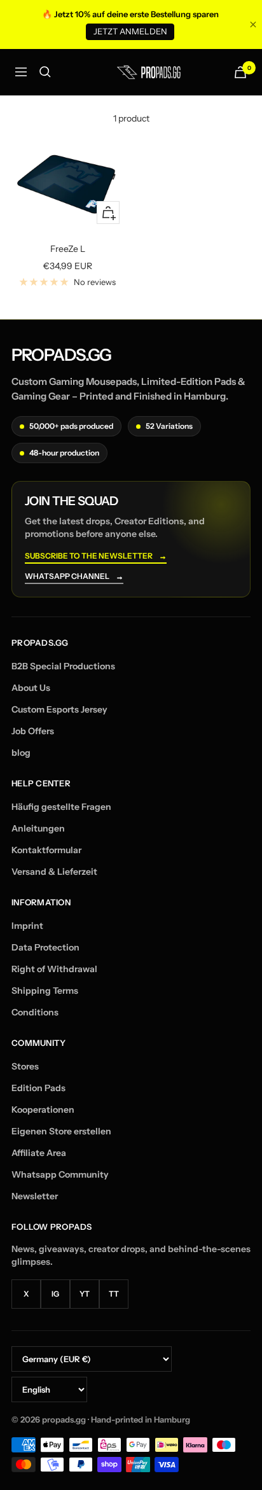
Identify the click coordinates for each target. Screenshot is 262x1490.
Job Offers (32, 731)
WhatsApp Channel (74, 577)
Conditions (35, 1012)
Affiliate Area (38, 1153)
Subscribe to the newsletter (96, 556)
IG (55, 1294)
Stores (25, 1066)
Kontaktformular (46, 850)
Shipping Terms (44, 990)
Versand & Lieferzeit (54, 871)
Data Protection (45, 947)
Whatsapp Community (60, 1174)
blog (21, 752)
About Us (30, 687)
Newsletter (34, 1196)
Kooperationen (42, 1109)
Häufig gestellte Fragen (61, 806)
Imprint (27, 925)
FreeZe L (67, 248)
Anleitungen (38, 828)
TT (114, 1294)
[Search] (45, 72)
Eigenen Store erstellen (61, 1131)
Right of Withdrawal (54, 969)
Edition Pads (38, 1088)
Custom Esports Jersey (59, 709)
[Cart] (240, 72)
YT (84, 1294)
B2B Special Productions (63, 666)
